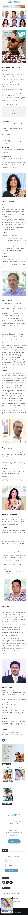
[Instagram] (11, 882)
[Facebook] (3, 882)
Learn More (14, 841)
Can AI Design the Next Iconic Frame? (12, 896)
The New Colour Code (9, 891)
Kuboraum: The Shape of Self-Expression (13, 893)
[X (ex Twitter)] (7, 882)
